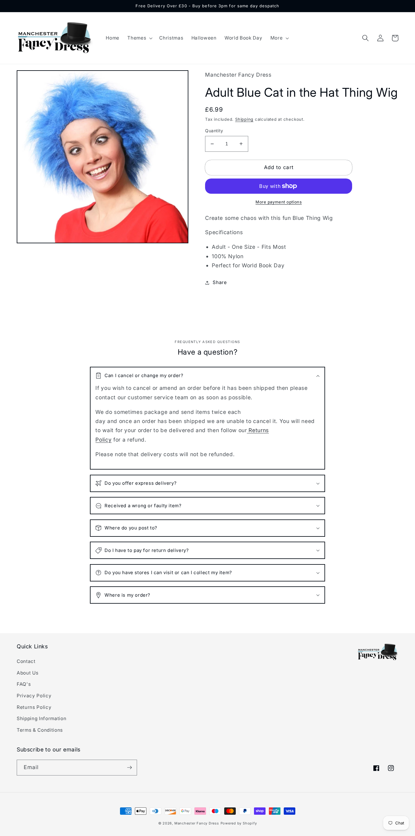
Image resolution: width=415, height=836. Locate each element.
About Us (27, 673)
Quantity (214, 130)
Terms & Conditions (40, 730)
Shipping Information (41, 718)
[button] (139, 38)
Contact (26, 661)
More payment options (279, 201)
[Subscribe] (129, 767)
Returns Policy (34, 707)
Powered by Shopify (239, 823)
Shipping (244, 119)
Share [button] (220, 282)
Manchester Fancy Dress (196, 823)
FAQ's (24, 684)
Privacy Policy (34, 696)
